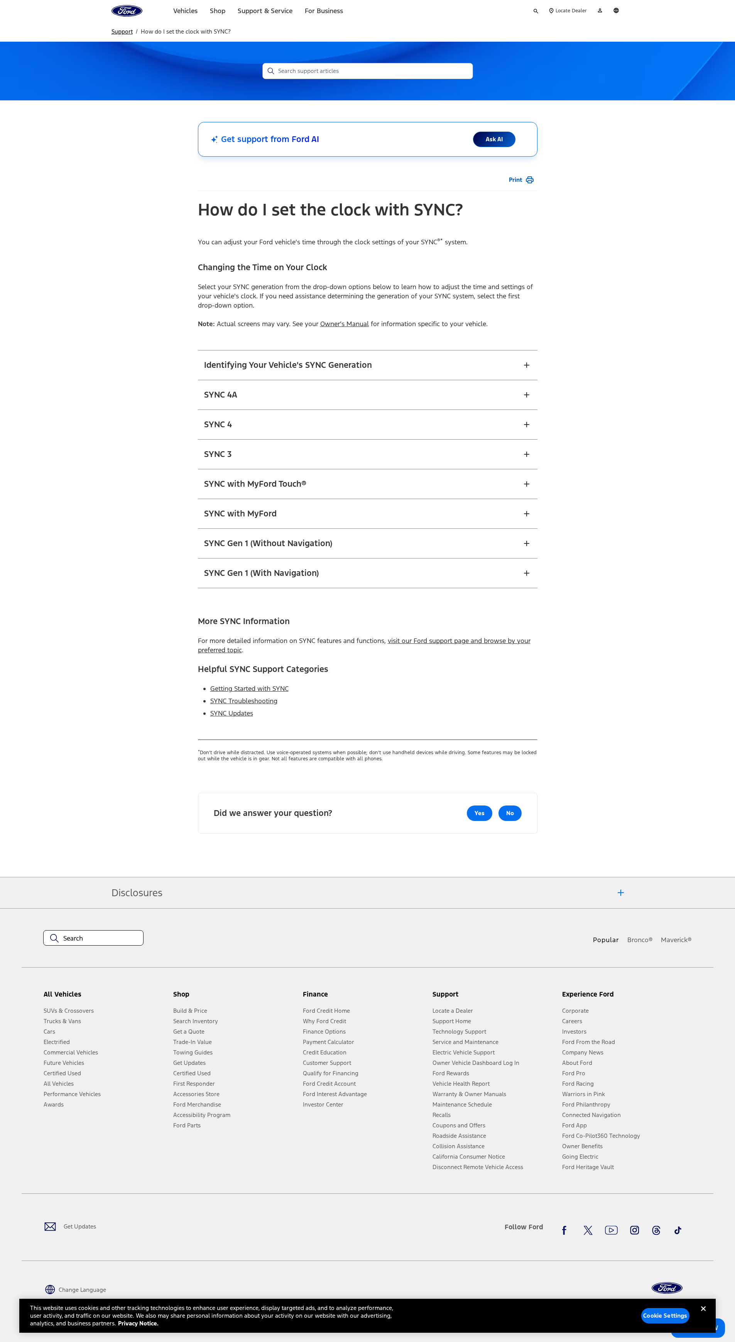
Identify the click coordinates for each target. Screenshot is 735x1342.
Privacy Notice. (138, 1323)
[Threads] (656, 1230)
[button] (235, 997)
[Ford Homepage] (667, 1288)
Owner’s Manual (344, 324)
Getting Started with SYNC (249, 688)
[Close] (703, 1314)
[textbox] (93, 938)
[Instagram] (634, 1230)
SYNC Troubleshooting (243, 701)
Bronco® (640, 940)
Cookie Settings (665, 1315)
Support (122, 31)
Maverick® (676, 940)
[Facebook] (566, 1230)
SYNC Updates (231, 713)
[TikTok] (678, 1230)
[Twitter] (588, 1230)
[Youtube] (611, 1230)
